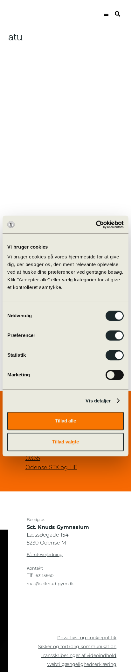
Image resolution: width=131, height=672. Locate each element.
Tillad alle (65, 420)
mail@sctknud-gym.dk (50, 584)
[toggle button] (111, 14)
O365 (32, 458)
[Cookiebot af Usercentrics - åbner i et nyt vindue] (96, 224)
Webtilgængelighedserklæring (81, 664)
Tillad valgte (65, 441)
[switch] (115, 335)
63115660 (44, 576)
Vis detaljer (98, 400)
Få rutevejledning (45, 555)
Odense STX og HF (51, 467)
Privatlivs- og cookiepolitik (86, 638)
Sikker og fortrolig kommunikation (77, 647)
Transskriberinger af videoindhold (78, 656)
